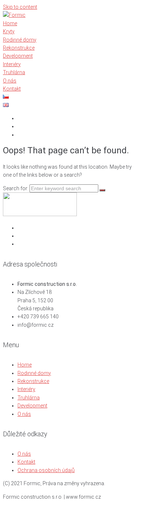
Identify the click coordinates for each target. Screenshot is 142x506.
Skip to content (20, 7)
